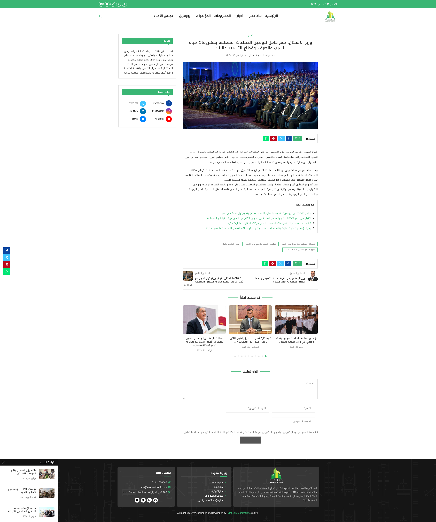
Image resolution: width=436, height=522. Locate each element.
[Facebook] (124, 4)
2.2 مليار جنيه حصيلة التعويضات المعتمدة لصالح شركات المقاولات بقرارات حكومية (267, 223)
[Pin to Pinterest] (273, 138)
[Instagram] (112, 4)
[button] (188, 331)
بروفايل (184, 16)
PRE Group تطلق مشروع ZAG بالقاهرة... (22, 491)
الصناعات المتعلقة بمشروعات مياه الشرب (298, 244)
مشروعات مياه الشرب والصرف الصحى (300, 249)
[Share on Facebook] (289, 138)
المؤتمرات (203, 16)
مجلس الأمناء (163, 16)
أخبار (240, 16)
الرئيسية (271, 16)
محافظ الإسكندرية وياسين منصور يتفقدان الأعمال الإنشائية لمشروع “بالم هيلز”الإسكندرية (204, 341)
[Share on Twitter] (281, 138)
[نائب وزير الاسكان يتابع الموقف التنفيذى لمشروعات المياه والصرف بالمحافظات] (46, 474)
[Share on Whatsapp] (266, 138)
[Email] (101, 4)
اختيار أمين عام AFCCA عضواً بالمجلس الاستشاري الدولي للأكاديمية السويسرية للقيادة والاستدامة (259, 218)
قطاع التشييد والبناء (230, 244)
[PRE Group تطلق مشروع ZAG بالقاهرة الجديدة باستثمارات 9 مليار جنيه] (46, 493)
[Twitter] (118, 4)
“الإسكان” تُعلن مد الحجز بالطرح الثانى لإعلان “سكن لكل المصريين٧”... (250, 340)
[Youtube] (107, 4)
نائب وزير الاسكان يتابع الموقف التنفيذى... (23, 472)
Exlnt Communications (239, 513)
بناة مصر (255, 16)
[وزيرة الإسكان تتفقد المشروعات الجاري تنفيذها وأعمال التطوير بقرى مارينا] (46, 512)
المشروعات (222, 16)
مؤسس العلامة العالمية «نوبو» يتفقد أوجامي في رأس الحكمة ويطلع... (296, 340)
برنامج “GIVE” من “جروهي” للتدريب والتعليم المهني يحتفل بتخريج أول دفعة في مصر (266, 213)
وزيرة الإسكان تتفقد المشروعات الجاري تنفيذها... (20, 510)
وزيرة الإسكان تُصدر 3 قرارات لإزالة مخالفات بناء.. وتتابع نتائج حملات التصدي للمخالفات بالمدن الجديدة (258, 228)
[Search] (100, 17)
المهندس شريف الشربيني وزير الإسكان (260, 244)
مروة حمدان (255, 55)
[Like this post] (296, 138)
